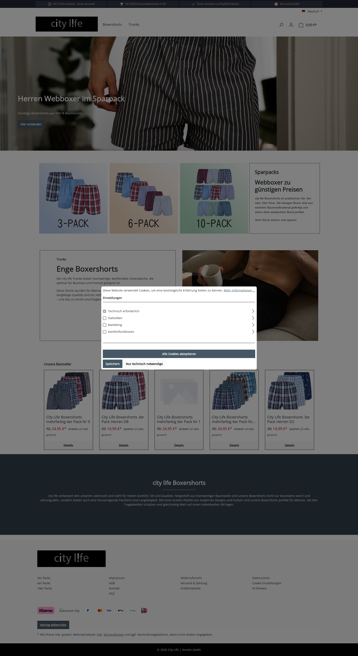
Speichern (113, 364)
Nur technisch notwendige (144, 364)
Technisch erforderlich (123, 311)
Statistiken (115, 318)
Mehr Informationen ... (239, 290)
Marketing (115, 325)
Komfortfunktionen (121, 332)
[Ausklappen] (253, 310)
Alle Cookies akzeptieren (179, 354)
